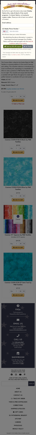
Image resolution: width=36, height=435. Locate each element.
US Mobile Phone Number (10, 29)
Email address (6, 23)
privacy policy (22, 43)
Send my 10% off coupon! (13, 46)
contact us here (16, 54)
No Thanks (28, 46)
